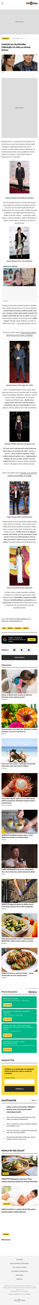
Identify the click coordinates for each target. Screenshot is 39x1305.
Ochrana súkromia (19, 1271)
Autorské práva (19, 1267)
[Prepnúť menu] (3, 3)
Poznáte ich (5, 38)
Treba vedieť (7, 1203)
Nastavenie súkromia (19, 1263)
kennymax (16, 1294)
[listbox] (31, 1100)
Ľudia (4, 628)
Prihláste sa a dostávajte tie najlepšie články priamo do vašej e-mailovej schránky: (19, 1071)
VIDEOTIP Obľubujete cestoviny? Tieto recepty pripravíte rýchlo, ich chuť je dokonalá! (19, 1180)
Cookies (19, 1259)
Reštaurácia (6, 1240)
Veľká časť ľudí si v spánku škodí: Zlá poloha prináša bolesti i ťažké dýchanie (19, 1210)
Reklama (19, 1275)
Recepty (6, 1173)
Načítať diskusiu (19, 657)
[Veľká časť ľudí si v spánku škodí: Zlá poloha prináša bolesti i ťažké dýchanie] (20, 1196)
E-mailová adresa (9, 1078)
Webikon (28, 1294)
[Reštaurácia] (20, 1226)
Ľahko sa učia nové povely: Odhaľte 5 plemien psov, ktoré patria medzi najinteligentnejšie (20, 1109)
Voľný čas (25, 628)
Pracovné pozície (9, 992)
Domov (19, 1279)
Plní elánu (10, 628)
